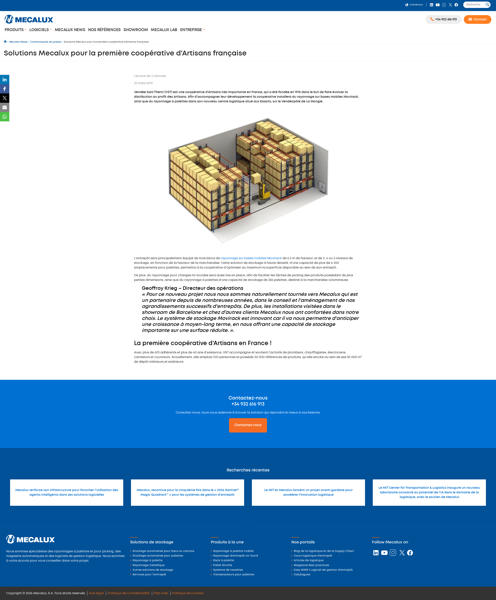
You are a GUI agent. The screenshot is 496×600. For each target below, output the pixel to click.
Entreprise (191, 30)
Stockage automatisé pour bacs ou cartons (163, 551)
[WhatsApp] (4, 116)
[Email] (4, 107)
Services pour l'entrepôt (149, 574)
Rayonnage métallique (149, 565)
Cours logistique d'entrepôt (313, 556)
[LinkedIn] (4, 79)
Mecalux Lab (164, 30)
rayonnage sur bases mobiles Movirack (251, 258)
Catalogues (302, 574)
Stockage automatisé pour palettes (158, 556)
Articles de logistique (309, 560)
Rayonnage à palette (148, 560)
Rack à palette (223, 560)
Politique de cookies (187, 593)
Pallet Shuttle (222, 565)
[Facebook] (4, 88)
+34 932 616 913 (248, 404)
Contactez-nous (248, 425)
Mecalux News (70, 30)
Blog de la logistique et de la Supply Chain (324, 551)
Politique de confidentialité (129, 593)
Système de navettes (228, 570)
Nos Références (104, 30)
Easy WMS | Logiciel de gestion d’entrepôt (323, 570)
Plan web (161, 593)
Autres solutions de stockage (153, 570)
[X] (4, 98)
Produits (14, 30)
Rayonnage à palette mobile (233, 551)
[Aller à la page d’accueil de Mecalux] (5, 42)
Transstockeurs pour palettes (233, 574)
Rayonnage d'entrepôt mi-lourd (235, 556)
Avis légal (96, 593)
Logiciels (39, 30)
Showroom (136, 30)
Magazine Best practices (311, 565)
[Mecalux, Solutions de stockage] (29, 24)
